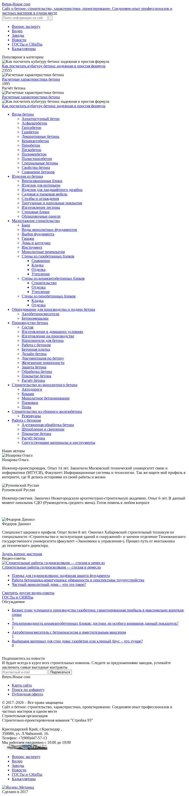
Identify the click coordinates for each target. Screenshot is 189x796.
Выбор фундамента (38, 234)
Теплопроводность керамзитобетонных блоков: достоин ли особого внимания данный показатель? (95, 623)
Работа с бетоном (36, 345)
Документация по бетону (43, 358)
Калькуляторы (24, 49)
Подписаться (60, 672)
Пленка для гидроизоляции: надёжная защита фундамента (61, 575)
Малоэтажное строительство (36, 221)
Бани (26, 225)
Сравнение (41, 261)
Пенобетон (31, 145)
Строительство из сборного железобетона (47, 411)
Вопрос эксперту (26, 26)
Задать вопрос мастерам (22, 554)
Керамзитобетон (35, 141)
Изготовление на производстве (48, 336)
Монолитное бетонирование (46, 398)
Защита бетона (34, 367)
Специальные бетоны (40, 163)
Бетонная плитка (36, 349)
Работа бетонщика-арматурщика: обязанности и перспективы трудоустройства (78, 580)
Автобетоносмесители (40, 314)
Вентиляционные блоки (42, 181)
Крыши (28, 394)
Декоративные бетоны (40, 136)
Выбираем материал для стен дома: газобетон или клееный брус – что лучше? (77, 641)
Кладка (38, 265)
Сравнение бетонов (38, 172)
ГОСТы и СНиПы (27, 44)
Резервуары (31, 416)
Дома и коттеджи (36, 243)
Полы (26, 407)
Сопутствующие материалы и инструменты (58, 442)
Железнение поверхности (43, 363)
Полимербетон (34, 154)
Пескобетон (31, 150)
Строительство (44, 283)
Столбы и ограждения (40, 198)
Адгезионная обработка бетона (48, 425)
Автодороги (32, 389)
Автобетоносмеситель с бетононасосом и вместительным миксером (69, 632)
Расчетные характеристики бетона (31, 79)
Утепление (41, 274)
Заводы (18, 35)
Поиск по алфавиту (28, 690)
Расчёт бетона (33, 380)
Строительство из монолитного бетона (44, 385)
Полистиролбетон (37, 158)
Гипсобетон (31, 127)
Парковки (30, 402)
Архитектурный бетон (41, 119)
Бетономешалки (35, 318)
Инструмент (32, 247)
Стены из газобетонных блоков (48, 256)
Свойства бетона (36, 167)
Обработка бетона (37, 371)
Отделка (39, 269)
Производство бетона (30, 323)
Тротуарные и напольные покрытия (52, 203)
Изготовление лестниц (41, 207)
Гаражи (28, 238)
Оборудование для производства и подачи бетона (53, 309)
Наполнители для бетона (42, 340)
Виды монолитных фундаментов (49, 229)
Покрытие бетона (36, 376)
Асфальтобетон (34, 123)
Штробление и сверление (43, 429)
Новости (19, 40)
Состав (27, 327)
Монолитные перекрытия (43, 252)
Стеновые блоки (35, 212)
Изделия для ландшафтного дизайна (52, 190)
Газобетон (30, 132)
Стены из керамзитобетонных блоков (53, 278)
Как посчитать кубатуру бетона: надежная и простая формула (53, 66)
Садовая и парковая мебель (44, 194)
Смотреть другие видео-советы (28, 593)
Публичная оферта (27, 694)
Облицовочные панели (41, 216)
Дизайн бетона (34, 354)
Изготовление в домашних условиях (52, 331)
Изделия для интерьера (41, 185)
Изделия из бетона (27, 176)
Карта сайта (22, 685)
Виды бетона (23, 114)
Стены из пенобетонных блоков (49, 296)
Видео (17, 31)
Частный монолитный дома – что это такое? (49, 584)
